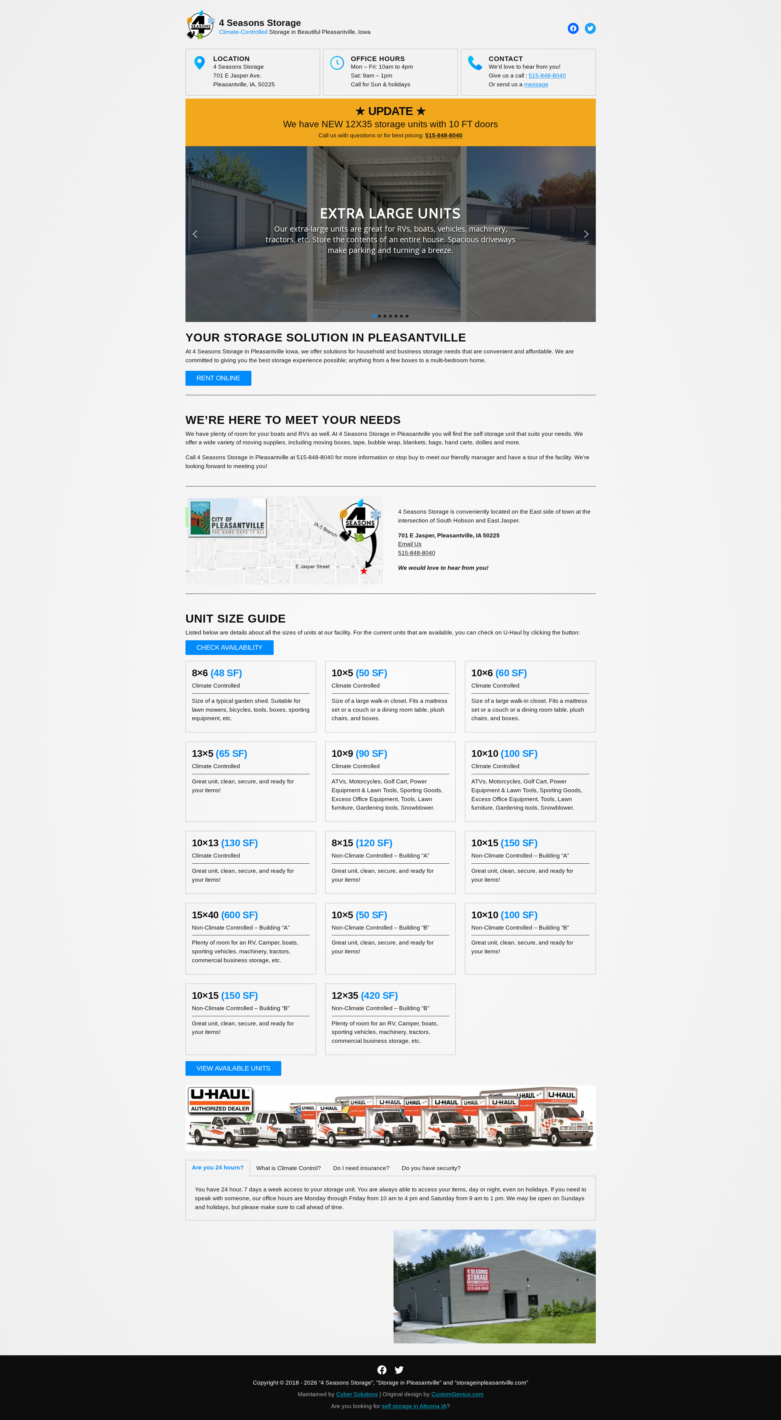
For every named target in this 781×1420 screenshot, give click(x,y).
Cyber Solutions (357, 1394)
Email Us (410, 544)
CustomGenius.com (457, 1394)
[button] (195, 234)
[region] (390, 234)
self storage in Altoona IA (414, 1406)
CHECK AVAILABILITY (229, 647)
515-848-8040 (547, 75)
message (536, 84)
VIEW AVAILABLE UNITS (233, 1068)
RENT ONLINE (218, 378)
